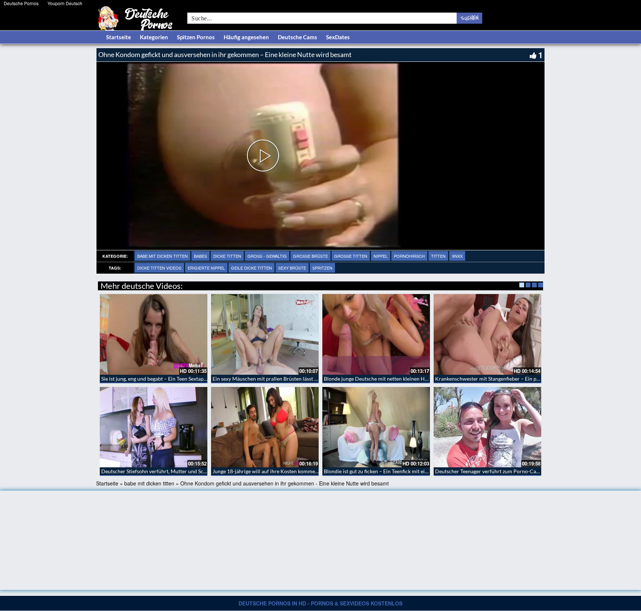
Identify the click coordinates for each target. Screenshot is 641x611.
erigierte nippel (206, 268)
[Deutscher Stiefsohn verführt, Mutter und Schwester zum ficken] (153, 427)
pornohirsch (409, 256)
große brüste (310, 256)
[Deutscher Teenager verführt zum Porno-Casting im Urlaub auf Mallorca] (487, 427)
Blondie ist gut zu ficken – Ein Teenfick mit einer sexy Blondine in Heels (404, 471)
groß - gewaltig (267, 256)
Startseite (118, 37)
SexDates (338, 37)
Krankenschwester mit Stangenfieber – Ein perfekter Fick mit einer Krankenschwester (533, 378)
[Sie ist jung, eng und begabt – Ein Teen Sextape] (153, 334)
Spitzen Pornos (196, 37)
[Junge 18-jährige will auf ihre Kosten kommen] (265, 427)
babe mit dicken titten (162, 256)
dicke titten (227, 256)
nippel (381, 256)
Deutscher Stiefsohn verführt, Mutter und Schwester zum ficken (174, 471)
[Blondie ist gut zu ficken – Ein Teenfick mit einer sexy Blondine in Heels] (376, 427)
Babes (200, 256)
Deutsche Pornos (21, 3)
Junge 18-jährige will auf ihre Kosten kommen (265, 471)
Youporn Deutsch (64, 3)
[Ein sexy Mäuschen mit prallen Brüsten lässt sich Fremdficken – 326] (265, 334)
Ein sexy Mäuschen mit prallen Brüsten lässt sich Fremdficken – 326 (290, 378)
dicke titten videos (159, 268)
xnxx (457, 256)
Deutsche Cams (297, 37)
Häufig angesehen (246, 37)
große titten (350, 256)
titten (438, 256)
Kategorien (154, 37)
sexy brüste (292, 268)
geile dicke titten (251, 268)
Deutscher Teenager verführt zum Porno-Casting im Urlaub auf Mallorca (518, 471)
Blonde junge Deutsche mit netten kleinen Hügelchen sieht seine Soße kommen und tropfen (428, 378)
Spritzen (322, 268)
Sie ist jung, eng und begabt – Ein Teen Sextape (153, 378)
